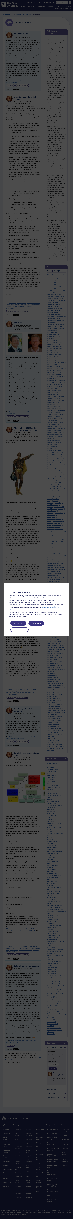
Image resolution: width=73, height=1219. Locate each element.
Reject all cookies (36, 623)
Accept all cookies (18, 623)
